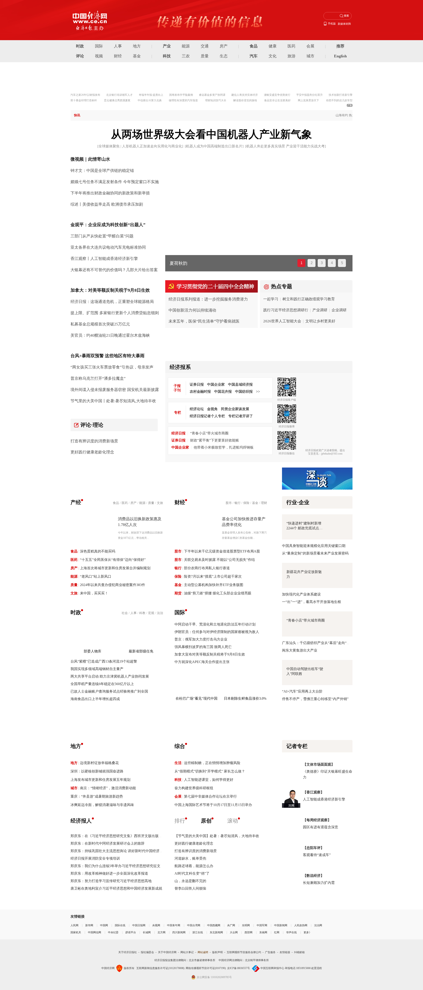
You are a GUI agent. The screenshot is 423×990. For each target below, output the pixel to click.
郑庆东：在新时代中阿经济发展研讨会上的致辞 (107, 843)
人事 (118, 46)
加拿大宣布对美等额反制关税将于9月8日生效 (209, 654)
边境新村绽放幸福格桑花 (99, 763)
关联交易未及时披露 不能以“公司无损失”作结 (219, 560)
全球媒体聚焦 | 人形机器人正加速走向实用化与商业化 (140, 146)
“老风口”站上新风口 (95, 576)
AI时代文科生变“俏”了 (192, 873)
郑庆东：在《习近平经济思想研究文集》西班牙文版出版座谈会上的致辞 (126, 836)
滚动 (232, 821)
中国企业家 (216, 384)
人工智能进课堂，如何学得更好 (208, 779)
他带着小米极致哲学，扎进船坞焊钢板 (224, 447)
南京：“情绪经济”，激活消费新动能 (108, 788)
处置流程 (316, 968)
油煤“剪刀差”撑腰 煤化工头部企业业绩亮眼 (217, 593)
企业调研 (339, 310)
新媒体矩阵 (344, 23)
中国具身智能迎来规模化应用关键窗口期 (313, 546)
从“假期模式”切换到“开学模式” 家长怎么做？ (209, 771)
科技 (167, 56)
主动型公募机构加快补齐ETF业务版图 (213, 585)
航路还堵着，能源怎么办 (193, 866)
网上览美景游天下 (308, 100)
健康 (272, 46)
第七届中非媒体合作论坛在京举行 (210, 796)
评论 (80, 56)
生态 (224, 56)
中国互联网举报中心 (272, 968)
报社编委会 (147, 952)
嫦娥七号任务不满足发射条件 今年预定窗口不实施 (114, 182)
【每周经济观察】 (317, 820)
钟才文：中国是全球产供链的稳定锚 (102, 170)
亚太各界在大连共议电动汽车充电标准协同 (108, 247)
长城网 (147, 932)
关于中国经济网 (167, 952)
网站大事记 (187, 952)
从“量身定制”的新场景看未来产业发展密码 (315, 553)
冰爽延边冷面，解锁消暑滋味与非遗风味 (102, 805)
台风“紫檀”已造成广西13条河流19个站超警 (103, 661)
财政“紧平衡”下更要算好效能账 (214, 440)
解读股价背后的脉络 (245, 100)
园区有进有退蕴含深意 (320, 827)
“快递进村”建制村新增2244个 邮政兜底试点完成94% (304, 528)
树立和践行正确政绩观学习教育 (308, 299)
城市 (310, 56)
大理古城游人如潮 (187, 263)
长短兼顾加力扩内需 (319, 883)
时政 (80, 46)
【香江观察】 (313, 792)
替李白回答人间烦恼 (190, 888)
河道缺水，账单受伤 (190, 858)
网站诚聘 (203, 952)
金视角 (212, 409)
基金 (137, 56)
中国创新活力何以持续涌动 (192, 310)
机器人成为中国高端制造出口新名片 (214, 146)
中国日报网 (138, 925)
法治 (160, 613)
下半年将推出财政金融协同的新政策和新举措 (110, 193)
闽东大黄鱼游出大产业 (299, 650)
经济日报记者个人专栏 (207, 416)
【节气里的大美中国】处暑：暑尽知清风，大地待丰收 (216, 836)
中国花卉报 (223, 391)
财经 (118, 56)
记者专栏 (297, 746)
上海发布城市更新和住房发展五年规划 (100, 779)
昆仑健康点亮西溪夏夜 (117, 100)
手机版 (332, 23)
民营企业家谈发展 (235, 409)
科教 (142, 613)
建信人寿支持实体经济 (244, 94)
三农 (186, 56)
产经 (75, 502)
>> (258, 391)
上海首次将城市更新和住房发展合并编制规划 (115, 568)
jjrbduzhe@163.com (331, 453)
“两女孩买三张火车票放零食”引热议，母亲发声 (111, 367)
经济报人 (81, 821)
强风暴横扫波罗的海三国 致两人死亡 (203, 647)
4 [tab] (332, 263)
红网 (276, 932)
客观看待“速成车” (317, 855)
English (340, 56)
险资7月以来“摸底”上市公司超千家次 (213, 576)
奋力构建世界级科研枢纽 (193, 788)
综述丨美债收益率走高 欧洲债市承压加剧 (106, 204)
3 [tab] (322, 263)
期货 (178, 593)
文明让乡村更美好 (320, 321)
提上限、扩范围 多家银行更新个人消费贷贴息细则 (114, 313)
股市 (229, 503)
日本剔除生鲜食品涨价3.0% (245, 698)
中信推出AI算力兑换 (150, 100)
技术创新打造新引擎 (340, 94)
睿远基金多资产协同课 (212, 94)
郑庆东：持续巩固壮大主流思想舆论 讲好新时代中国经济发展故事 (122, 851)
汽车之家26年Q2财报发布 (85, 94)
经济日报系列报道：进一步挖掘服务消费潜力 (208, 299)
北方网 (161, 932)
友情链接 (285, 952)
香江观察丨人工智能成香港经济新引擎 (104, 258)
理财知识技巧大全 (215, 100)
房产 (224, 46)
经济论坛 (197, 409)
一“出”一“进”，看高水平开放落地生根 (311, 602)
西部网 (248, 932)
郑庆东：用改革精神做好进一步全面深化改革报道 (109, 873)
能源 (186, 46)
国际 (99, 46)
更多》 (308, 932)
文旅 (160, 503)
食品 (254, 46)
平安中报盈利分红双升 (309, 94)
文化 (272, 56)
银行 (237, 503)
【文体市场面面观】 (319, 764)
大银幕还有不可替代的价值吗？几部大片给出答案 (114, 270)
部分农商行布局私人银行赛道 (207, 568)
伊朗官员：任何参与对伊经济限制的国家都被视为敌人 (216, 632)
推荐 (340, 46)
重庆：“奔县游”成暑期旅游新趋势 (96, 796)
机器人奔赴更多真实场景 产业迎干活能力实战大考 (285, 146)
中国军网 (262, 925)
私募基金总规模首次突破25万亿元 (100, 324)
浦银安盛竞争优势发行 (277, 94)
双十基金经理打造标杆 (83, 100)
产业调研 (319, 310)
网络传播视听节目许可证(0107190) (206, 968)
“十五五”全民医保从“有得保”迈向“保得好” (113, 560)
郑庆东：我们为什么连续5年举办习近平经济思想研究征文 (115, 866)
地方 (137, 46)
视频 (99, 56)
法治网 (318, 925)
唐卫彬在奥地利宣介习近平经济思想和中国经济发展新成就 (116, 888)
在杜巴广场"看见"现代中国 (196, 698)
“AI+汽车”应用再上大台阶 (302, 691)
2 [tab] (312, 263)
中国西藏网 (213, 925)
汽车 (254, 56)
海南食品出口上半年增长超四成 (95, 699)
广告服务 (270, 952)
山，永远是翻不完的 (190, 881)
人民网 (74, 925)
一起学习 (270, 299)
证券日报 (197, 384)
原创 (206, 821)
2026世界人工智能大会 (282, 321)
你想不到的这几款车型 (339, 100)
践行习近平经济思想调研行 (285, 310)
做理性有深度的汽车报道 (183, 100)
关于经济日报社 (127, 952)
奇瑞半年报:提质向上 (151, 94)
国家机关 (75, 932)
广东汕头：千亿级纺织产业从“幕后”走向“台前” (318, 643)
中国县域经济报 (240, 384)
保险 (246, 503)
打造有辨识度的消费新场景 (94, 441)
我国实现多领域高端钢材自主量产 (96, 669)
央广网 (231, 925)
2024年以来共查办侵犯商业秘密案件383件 (112, 585)
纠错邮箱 (299, 952)
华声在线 (291, 932)
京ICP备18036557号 (238, 968)
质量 (205, 56)
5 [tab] (342, 263)
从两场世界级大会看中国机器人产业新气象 (211, 134)
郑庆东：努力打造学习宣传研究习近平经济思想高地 (111, 881)
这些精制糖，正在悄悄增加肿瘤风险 (212, 763)
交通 (205, 46)
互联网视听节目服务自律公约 (244, 952)
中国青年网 (173, 925)
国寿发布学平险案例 (181, 94)
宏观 (151, 613)
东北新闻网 (216, 932)
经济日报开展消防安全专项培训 (95, 858)
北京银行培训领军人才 (119, 94)
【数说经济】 (313, 875)
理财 (264, 503)
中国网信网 (94, 932)
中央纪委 (113, 932)
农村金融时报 (200, 391)
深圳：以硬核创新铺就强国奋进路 (96, 771)
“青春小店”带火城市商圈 (209, 433)
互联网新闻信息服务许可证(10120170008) (160, 968)
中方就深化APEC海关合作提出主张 (202, 662)
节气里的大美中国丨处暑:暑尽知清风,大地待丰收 (113, 401)
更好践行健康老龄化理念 (92, 452)
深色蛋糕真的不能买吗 (97, 551)
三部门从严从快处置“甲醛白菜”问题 (102, 236)
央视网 (156, 925)
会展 (310, 46)
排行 (179, 821)
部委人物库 (92, 651)
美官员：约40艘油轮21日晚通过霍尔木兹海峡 (110, 335)
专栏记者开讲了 (240, 416)
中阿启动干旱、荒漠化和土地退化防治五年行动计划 (215, 624)
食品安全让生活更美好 (277, 100)
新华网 (89, 925)
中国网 (104, 925)
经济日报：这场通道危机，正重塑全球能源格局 (112, 301)
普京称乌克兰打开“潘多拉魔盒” (98, 378)
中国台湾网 (193, 925)
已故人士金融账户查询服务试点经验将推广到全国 (109, 691)
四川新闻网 (179, 932)
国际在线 (120, 925)
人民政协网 (300, 925)
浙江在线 (197, 932)
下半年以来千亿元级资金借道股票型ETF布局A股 (222, 551)
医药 (291, 46)
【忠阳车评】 (313, 848)
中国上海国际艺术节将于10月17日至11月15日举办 (213, 805)
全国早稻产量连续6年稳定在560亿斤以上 (102, 684)
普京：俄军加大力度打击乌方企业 (200, 639)
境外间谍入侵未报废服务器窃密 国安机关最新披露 (114, 389)
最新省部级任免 (141, 651)
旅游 (291, 56)
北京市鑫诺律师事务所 (202, 960)
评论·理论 (91, 425)
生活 (178, 763)
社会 (125, 613)
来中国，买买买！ (94, 593)
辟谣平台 (130, 932)
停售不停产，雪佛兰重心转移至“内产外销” (315, 699)
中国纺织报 (244, 391)
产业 (167, 46)
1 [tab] (301, 263)
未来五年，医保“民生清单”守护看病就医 (204, 321)
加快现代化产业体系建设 (301, 594)
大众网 (234, 932)
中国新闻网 (280, 925)
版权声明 (217, 952)
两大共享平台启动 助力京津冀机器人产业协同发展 (109, 676)
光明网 (246, 925)
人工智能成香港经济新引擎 (324, 799)
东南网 (263, 932)
